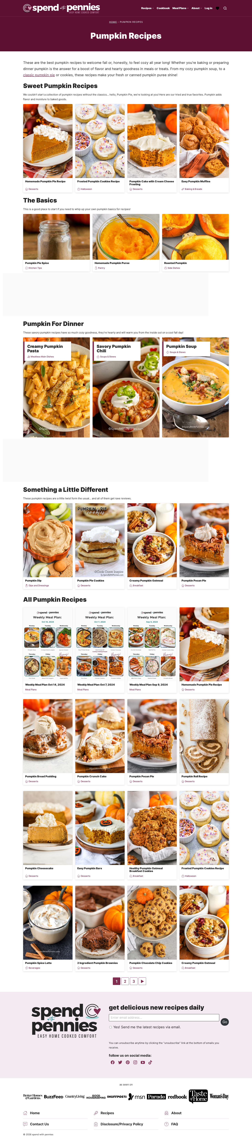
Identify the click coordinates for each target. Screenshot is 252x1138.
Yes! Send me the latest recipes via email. (147, 1027)
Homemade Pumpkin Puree (112, 263)
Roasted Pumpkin (175, 263)
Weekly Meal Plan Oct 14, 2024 (45, 684)
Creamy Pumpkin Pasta (45, 348)
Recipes (146, 8)
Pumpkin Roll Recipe (194, 776)
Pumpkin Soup (181, 346)
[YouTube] (143, 1062)
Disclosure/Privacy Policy (122, 1124)
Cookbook (163, 8)
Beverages (34, 967)
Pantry (101, 268)
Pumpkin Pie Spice (37, 263)
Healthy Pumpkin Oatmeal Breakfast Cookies (146, 870)
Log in (208, 8)
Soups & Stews (108, 356)
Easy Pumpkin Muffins (196, 181)
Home (113, 22)
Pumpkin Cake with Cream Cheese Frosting (151, 183)
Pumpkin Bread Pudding (40, 776)
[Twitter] (120, 1062)
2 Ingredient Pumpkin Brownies (97, 963)
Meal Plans (179, 8)
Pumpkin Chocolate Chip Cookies (150, 963)
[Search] (225, 8)
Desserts (33, 189)
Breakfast (138, 585)
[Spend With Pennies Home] (61, 8)
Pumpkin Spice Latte (38, 963)
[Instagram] (135, 1062)
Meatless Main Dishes (42, 356)
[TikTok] (150, 1062)
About (195, 8)
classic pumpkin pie (39, 75)
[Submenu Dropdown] (153, 8)
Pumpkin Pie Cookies (90, 580)
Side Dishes (174, 268)
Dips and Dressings (39, 585)
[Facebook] (112, 1062)
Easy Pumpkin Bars (89, 868)
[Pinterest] (127, 1062)
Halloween (86, 189)
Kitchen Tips (35, 268)
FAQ (174, 1124)
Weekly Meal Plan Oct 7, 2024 (96, 684)
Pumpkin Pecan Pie (194, 580)
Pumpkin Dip (33, 580)
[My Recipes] (217, 8)
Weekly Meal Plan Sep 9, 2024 (148, 684)
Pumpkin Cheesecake (39, 868)
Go (225, 1022)
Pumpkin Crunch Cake (91, 776)
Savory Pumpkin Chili (114, 348)
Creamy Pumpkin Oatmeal (146, 580)
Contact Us (39, 1124)
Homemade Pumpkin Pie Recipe (45, 181)
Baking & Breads (193, 189)
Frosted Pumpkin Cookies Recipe (98, 181)
